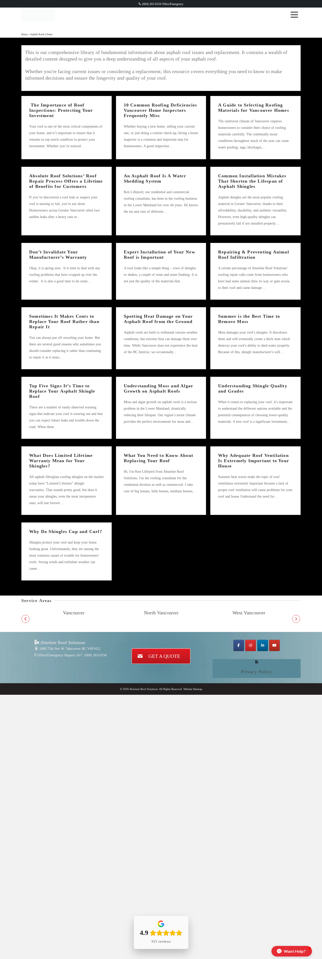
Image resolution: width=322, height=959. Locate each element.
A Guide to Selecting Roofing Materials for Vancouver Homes (253, 107)
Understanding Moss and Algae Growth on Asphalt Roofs (158, 388)
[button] (25, 619)
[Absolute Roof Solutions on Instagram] (250, 645)
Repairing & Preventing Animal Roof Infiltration (253, 254)
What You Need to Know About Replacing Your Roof (158, 458)
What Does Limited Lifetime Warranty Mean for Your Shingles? (61, 460)
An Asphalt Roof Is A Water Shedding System (155, 178)
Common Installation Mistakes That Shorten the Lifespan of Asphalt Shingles (252, 181)
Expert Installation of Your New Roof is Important (159, 254)
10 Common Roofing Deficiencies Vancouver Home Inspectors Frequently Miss (160, 110)
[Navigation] (294, 15)
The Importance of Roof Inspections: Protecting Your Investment (61, 110)
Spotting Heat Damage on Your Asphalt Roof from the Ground (158, 319)
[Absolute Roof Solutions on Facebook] (238, 645)
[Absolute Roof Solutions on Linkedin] (262, 645)
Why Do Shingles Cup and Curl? (65, 531)
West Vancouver (248, 612)
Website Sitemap (192, 688)
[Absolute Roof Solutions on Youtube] (274, 645)
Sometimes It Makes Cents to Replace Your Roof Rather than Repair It (64, 321)
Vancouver (74, 612)
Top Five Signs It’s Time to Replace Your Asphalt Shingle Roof (62, 391)
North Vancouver (161, 612)
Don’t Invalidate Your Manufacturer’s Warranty (58, 254)
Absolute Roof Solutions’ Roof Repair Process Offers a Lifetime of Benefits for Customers (66, 181)
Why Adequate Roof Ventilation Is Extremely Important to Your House (253, 460)
